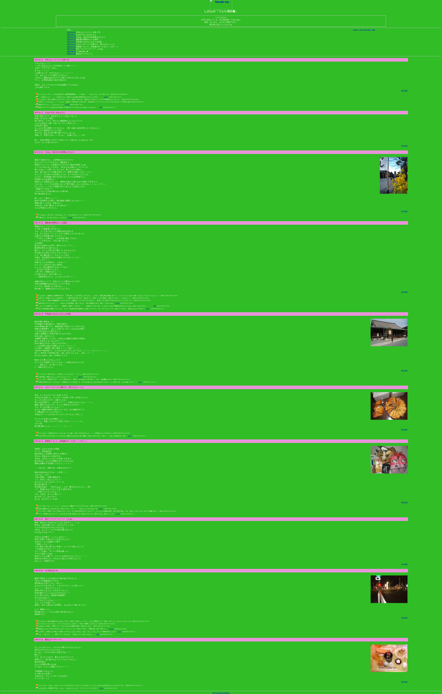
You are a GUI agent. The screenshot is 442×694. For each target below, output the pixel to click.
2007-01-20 (71, 42)
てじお (67, 104)
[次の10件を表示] (365, 30)
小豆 (100, 107)
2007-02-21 (71, 35)
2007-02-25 (71, 32)
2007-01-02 (71, 49)
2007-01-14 (71, 47)
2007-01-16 (71, 44)
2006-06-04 (71, 51)
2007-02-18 (71, 37)
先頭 (402, 91)
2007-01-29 (71, 39)
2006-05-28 (71, 54)
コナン (106, 97)
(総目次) (355, 30)
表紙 (373, 30)
